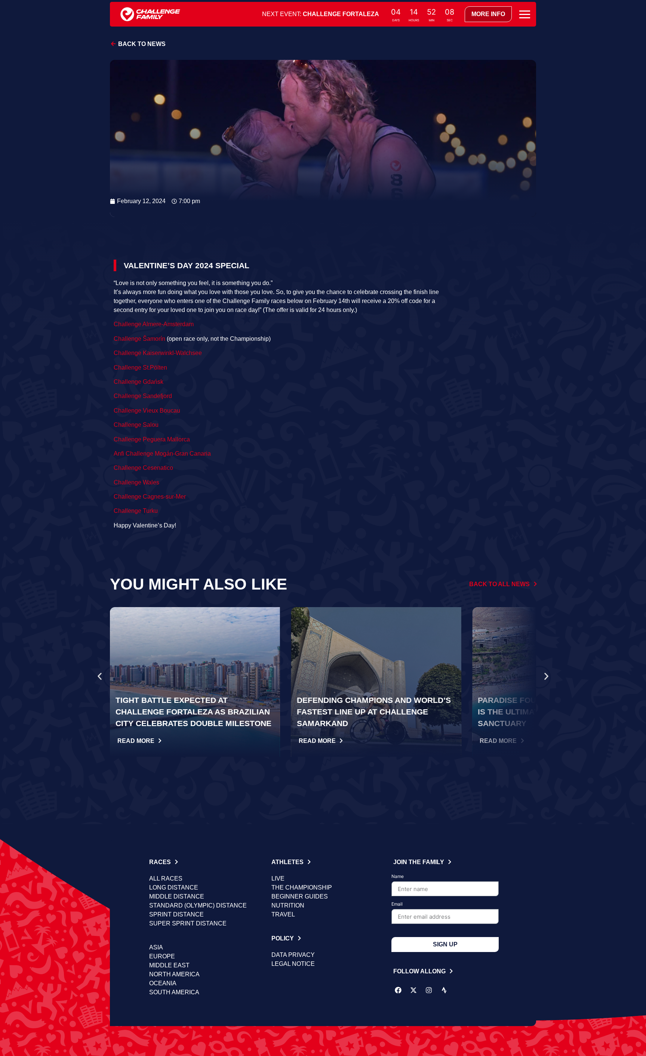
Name (397, 876)
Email (397, 904)
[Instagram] (429, 990)
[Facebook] (398, 990)
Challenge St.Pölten (140, 367)
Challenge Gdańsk (138, 382)
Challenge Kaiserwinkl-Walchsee (158, 353)
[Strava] (444, 990)
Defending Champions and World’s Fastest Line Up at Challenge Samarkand (374, 712)
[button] (99, 676)
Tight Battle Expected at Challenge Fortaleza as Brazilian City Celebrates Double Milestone (193, 712)
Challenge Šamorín (139, 339)
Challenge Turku (136, 511)
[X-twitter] (413, 990)
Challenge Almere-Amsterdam (154, 324)
